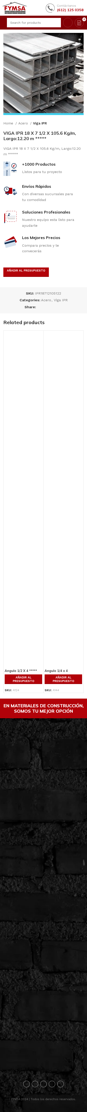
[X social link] (44, 307)
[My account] (67, 22)
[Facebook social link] (39, 307)
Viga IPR (40, 123)
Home (8, 123)
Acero (23, 123)
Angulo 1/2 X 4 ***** (21, 671)
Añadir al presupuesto (26, 270)
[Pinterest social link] (49, 307)
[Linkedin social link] (55, 307)
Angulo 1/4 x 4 (56, 671)
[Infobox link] (65, 8)
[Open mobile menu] (3, 22)
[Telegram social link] (60, 307)
